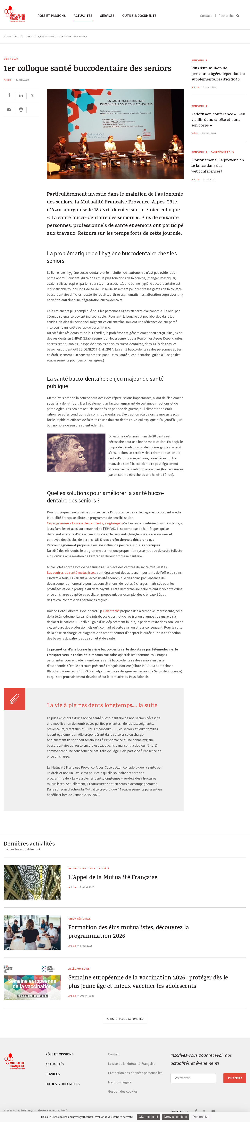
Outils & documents (139, 15)
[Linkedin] (21, 96)
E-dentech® (111, 611)
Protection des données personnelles (135, 1073)
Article (8, 79)
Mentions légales (120, 1082)
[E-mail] (9, 110)
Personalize (201, 1116)
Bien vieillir (11, 58)
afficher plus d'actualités (125, 1019)
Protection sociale (81, 868)
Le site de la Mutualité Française (131, 1063)
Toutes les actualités (19, 849)
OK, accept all (148, 1116)
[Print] (21, 110)
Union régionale (79, 918)
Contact (206, 15)
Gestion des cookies (123, 1091)
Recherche (226, 15)
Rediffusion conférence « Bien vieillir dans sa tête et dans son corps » (218, 120)
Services (107, 15)
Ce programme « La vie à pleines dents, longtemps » (85, 523)
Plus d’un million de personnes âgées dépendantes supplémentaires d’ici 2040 (218, 74)
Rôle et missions (52, 15)
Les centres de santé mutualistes (71, 573)
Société (104, 868)
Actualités (83, 15)
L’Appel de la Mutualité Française (112, 878)
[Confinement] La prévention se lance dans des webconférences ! (217, 166)
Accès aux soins (79, 968)
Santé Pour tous (222, 152)
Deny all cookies (175, 1116)
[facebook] (9, 96)
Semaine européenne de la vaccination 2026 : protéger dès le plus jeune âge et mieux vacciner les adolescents (148, 982)
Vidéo (194, 133)
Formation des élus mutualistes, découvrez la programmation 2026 (128, 932)
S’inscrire (234, 1078)
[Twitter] (33, 96)
